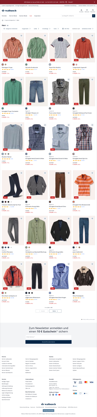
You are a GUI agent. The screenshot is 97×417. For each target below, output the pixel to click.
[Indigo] (73, 247)
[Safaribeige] (5, 64)
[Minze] (2, 108)
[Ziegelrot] (2, 293)
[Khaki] (73, 108)
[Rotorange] (2, 64)
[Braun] (8, 202)
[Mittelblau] (2, 154)
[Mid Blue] (26, 108)
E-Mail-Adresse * (30, 337)
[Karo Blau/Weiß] (50, 293)
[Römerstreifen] (50, 154)
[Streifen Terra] (76, 64)
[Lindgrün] (26, 64)
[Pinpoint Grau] (26, 202)
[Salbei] (5, 293)
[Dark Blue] (26, 293)
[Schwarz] (50, 247)
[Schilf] (26, 247)
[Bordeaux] (5, 202)
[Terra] (73, 64)
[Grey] (2, 247)
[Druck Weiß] (50, 64)
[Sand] (5, 154)
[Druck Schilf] (50, 108)
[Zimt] (50, 202)
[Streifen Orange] (73, 202)
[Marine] (2, 202)
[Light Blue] (5, 247)
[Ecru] (76, 247)
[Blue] (8, 247)
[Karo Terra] (73, 154)
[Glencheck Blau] (26, 154)
